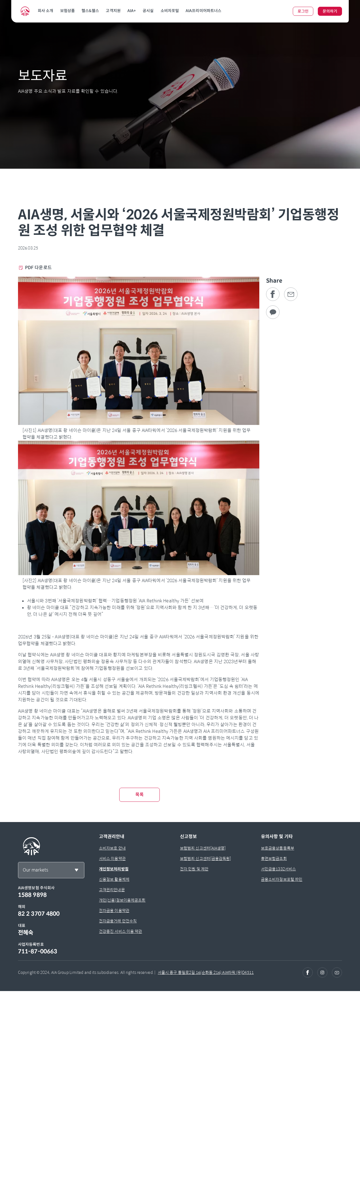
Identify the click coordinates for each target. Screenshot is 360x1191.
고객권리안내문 (112, 889)
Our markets (35, 870)
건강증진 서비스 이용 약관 (120, 931)
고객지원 (113, 10)
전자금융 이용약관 (114, 910)
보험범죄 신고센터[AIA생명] (203, 848)
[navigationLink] (25, 11)
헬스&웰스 (90, 10)
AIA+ (131, 10)
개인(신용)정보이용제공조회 (122, 900)
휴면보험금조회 (274, 858)
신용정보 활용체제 (114, 879)
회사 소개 (45, 10)
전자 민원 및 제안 (194, 869)
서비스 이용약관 (112, 858)
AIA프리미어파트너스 (203, 10)
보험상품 (67, 10)
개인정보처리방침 (114, 869)
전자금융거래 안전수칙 (118, 921)
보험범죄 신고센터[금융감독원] (205, 858)
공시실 (148, 10)
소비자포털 (170, 10)
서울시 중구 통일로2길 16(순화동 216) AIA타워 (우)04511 (206, 972)
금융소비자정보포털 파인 (281, 879)
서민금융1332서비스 (278, 869)
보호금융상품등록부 (277, 848)
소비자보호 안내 (112, 848)
